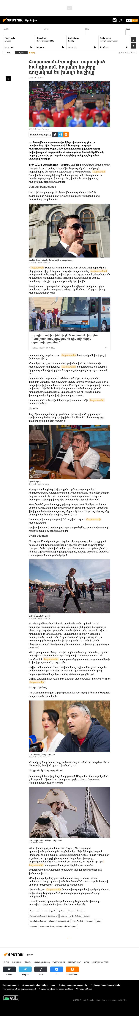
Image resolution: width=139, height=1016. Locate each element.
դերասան (90, 921)
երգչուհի (33, 926)
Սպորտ (71, 911)
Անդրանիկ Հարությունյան (59, 921)
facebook (39, 842)
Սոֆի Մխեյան (75, 916)
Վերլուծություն (42, 962)
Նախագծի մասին (11, 985)
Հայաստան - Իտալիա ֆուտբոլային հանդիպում (58, 926)
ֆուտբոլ (64, 916)
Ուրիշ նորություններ (45, 40)
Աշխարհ (27, 962)
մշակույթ (61, 911)
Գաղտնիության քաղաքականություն (19, 988)
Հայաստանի (68, 355)
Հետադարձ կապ (84, 988)
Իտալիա (80, 911)
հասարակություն (48, 911)
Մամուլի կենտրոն (100, 962)
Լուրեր (8, 40)
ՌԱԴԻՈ (86, 962)
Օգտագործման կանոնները (35, 985)
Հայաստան (98, 171)
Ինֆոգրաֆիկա (59, 962)
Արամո (87, 916)
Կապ (53, 985)
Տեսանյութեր (74, 962)
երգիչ (99, 921)
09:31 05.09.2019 (36, 77)
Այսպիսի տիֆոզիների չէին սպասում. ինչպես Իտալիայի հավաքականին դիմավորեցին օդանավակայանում (64, 338)
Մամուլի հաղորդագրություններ (73, 985)
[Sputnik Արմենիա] (13, 22)
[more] (106, 347)
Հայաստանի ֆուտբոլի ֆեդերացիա (43, 916)
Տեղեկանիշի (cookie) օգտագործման (56, 988)
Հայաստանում (98, 271)
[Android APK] (11, 998)
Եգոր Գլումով (77, 921)
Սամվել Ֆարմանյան (38, 921)
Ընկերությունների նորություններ (105, 985)
